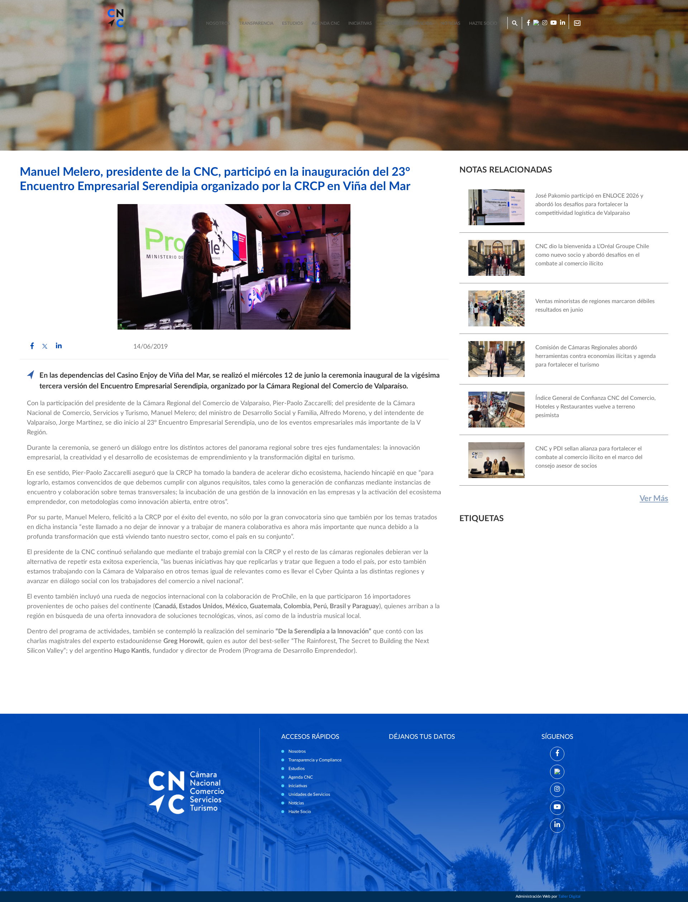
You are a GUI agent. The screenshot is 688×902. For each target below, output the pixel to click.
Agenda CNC (326, 23)
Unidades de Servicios (406, 23)
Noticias (450, 23)
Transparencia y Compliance (314, 760)
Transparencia (256, 23)
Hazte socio (483, 23)
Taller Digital (569, 896)
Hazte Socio (299, 811)
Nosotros (218, 23)
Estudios (292, 23)
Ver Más (654, 498)
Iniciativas (360, 23)
